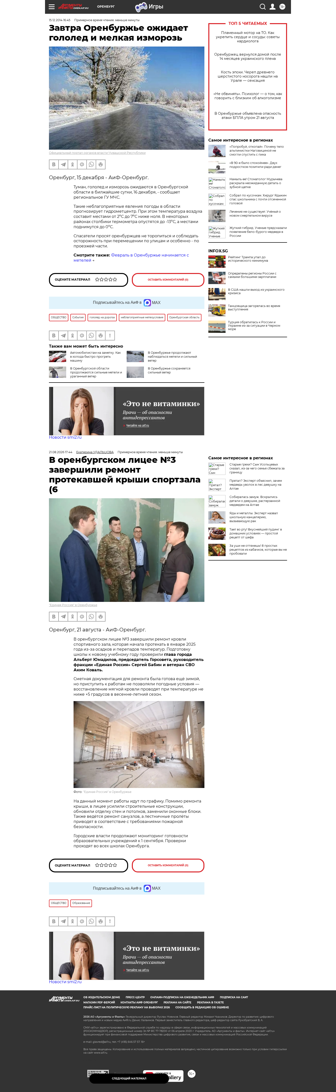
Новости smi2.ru (65, 437)
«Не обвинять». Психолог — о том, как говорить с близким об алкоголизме (248, 96)
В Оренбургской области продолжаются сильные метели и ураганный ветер (96, 372)
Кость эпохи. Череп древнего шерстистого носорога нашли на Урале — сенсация (248, 76)
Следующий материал (129, 1078)
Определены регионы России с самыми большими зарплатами (252, 275)
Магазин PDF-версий (99, 1002)
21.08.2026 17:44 (60, 452)
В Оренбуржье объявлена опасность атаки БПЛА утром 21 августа (247, 116)
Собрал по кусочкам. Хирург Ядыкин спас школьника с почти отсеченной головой (258, 199)
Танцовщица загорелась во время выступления (254, 307)
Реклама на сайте (177, 1002)
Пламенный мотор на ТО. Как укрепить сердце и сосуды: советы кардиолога (248, 37)
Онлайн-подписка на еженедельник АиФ (182, 997)
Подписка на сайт (234, 997)
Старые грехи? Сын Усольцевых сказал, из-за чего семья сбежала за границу (257, 468)
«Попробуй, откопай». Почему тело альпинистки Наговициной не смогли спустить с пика (256, 150)
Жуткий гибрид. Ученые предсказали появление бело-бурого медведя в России (258, 232)
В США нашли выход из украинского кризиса (256, 291)
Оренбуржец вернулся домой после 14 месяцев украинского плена (247, 56)
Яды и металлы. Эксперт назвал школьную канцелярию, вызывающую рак (253, 517)
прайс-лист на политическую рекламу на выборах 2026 (126, 1007)
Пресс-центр (135, 997)
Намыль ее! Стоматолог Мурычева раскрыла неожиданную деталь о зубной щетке (255, 183)
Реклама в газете (210, 1002)
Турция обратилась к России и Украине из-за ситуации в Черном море (254, 326)
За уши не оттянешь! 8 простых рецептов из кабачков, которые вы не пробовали (258, 549)
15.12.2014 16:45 (59, 20)
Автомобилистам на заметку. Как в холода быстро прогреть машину (95, 356)
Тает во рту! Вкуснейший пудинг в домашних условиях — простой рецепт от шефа (255, 533)
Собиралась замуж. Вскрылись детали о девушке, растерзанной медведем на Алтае (254, 501)
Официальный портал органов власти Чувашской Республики (97, 153)
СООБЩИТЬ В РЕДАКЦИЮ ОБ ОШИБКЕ (202, 1007)
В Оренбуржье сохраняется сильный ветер (169, 370)
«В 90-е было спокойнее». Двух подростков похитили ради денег (255, 165)
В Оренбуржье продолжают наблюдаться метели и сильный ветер (172, 356)
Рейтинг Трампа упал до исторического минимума (248, 259)
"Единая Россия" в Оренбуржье (73, 605)
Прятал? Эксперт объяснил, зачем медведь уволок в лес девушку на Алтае (255, 484)
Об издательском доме (101, 997)
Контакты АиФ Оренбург (139, 1002)
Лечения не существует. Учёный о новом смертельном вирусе (255, 213)
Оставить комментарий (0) (168, 279)
